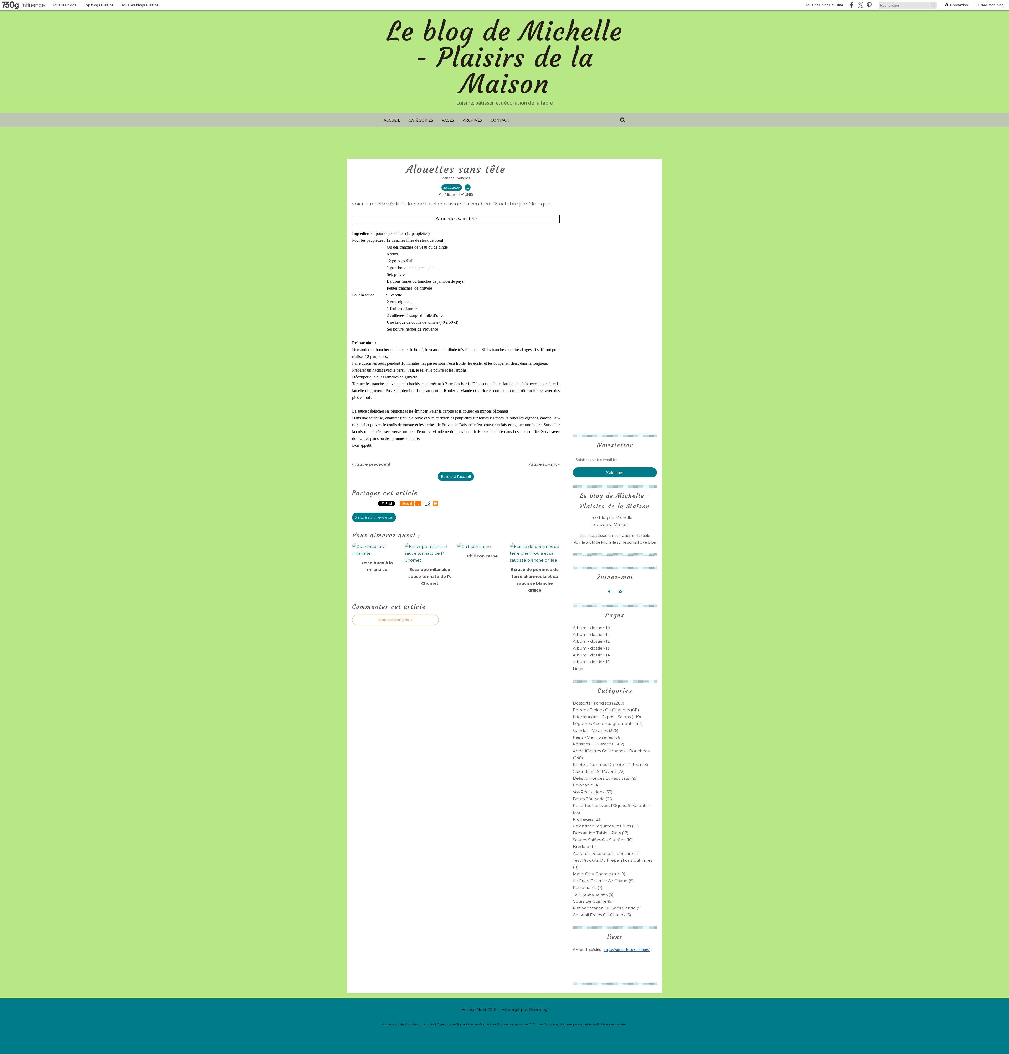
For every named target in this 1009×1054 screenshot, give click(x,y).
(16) (603, 839)
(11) (584, 846)
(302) (598, 744)
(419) (607, 716)
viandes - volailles (456, 178)
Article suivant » (544, 464)
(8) (603, 880)
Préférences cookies (611, 1024)
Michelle (609, 542)
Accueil (392, 120)
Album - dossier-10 (591, 627)
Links (578, 668)
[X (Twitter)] (860, 5)
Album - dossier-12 (591, 641)
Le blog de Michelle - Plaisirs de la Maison (504, 57)
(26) (593, 798)
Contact (500, 120)
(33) (592, 791)
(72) (599, 771)
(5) (593, 894)
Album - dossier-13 (591, 648)
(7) (588, 887)
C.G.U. (533, 1024)
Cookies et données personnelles (567, 1024)
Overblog (538, 1009)
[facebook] (851, 5)
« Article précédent (371, 464)
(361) (598, 737)
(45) (605, 778)
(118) (610, 764)
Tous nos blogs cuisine (824, 5)
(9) (599, 873)
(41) (587, 785)
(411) (608, 723)
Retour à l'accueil (456, 476)
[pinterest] (869, 5)
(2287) (598, 703)
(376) (596, 730)
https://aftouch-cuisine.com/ (627, 950)
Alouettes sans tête (456, 169)
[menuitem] (392, 120)
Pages (448, 120)
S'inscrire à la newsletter (374, 517)
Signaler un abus (510, 1024)
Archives (472, 120)
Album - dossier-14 (591, 654)
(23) (587, 819)
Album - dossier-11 (591, 634)
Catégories (421, 120)
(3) (602, 914)
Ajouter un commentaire (395, 620)
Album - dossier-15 (591, 661)
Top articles (465, 1024)
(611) (606, 709)
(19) (606, 826)
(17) (601, 832)
